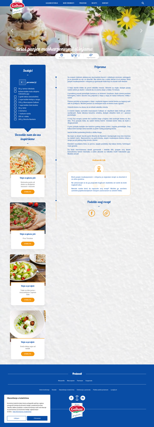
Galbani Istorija (52, 3)
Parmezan (80, 380)
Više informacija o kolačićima (22, 412)
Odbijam (16, 418)
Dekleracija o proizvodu (84, 390)
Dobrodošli (30, 9)
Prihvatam (37, 418)
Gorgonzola (88, 380)
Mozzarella (61, 380)
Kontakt (105, 3)
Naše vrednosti (68, 3)
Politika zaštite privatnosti (100, 390)
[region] (27, 409)
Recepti (94, 3)
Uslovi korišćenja (44, 390)
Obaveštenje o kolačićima (66, 390)
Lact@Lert (114, 390)
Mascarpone (70, 380)
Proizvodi (82, 3)
